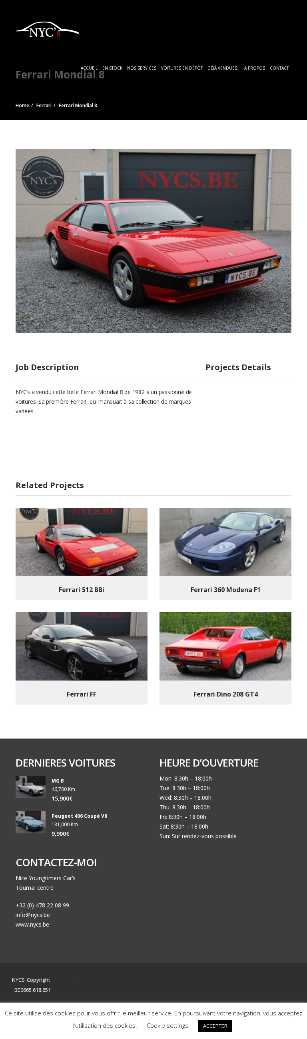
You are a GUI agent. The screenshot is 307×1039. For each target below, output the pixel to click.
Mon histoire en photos (144, 987)
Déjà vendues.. (223, 68)
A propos (254, 68)
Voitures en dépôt (182, 68)
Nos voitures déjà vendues (149, 997)
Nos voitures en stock (205, 987)
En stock (112, 68)
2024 (64, 980)
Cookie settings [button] (167, 1025)
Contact (279, 68)
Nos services (141, 68)
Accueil (89, 68)
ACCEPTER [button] (215, 1025)
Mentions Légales (210, 997)
